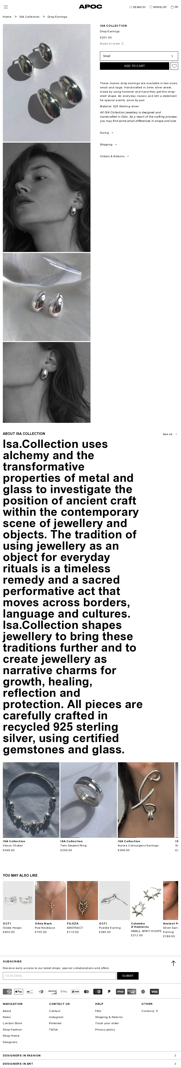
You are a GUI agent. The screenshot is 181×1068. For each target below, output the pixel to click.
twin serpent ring (73, 845)
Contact (54, 1011)
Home (7, 16)
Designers (10, 1042)
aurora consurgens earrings (138, 845)
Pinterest (55, 1023)
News (7, 1017)
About (7, 1011)
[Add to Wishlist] (174, 66)
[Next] (55, 800)
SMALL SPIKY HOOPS (146, 931)
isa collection (113, 25)
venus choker (13, 845)
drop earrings (57, 16)
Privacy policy (105, 1029)
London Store (12, 1023)
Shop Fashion (12, 1029)
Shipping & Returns (109, 1017)
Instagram (56, 1017)
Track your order (107, 1023)
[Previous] (6, 800)
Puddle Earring (110, 927)
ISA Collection (29, 16)
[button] (6, 7)
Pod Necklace (45, 927)
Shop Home (11, 1035)
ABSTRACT (75, 927)
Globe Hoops (12, 927)
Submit (128, 975)
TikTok (53, 1029)
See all (168, 434)
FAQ (98, 1011)
